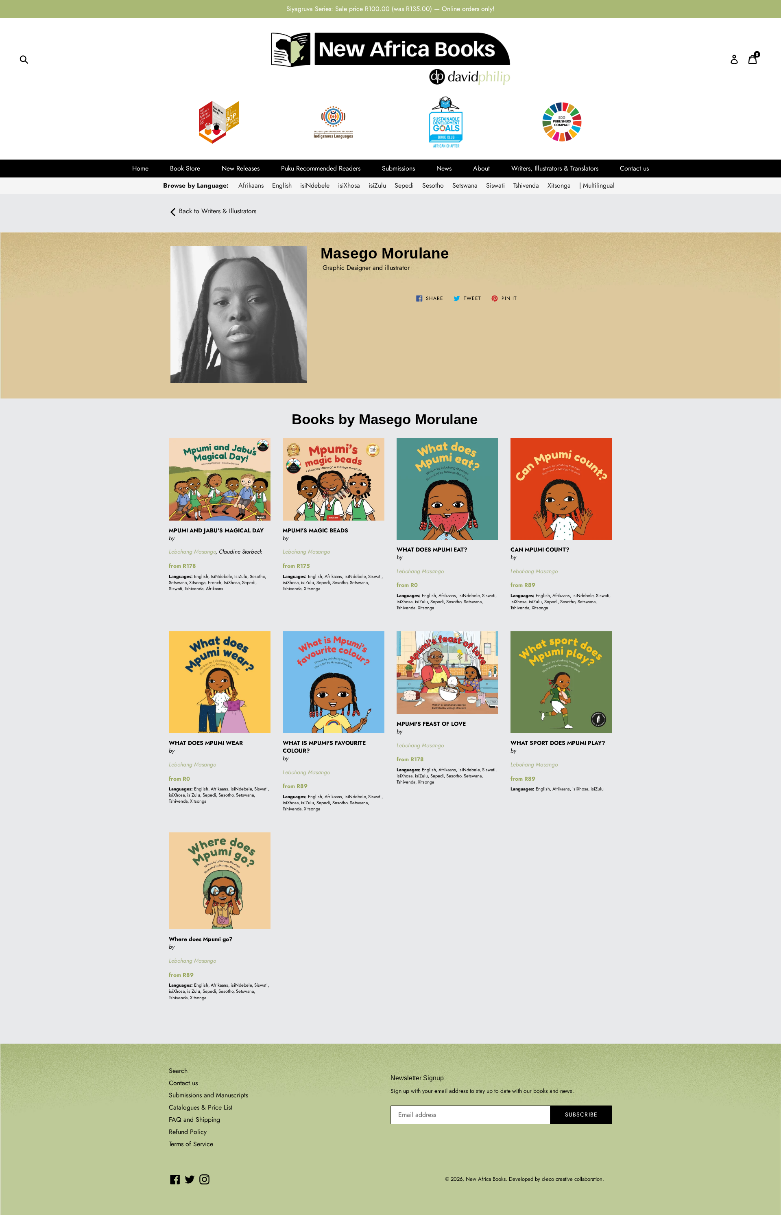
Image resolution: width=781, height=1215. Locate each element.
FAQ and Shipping (194, 1119)
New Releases (241, 168)
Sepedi (404, 185)
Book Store (185, 168)
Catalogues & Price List (200, 1107)
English (282, 185)
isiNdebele (314, 185)
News (444, 168)
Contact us (634, 168)
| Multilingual (597, 185)
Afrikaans (251, 185)
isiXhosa (349, 185)
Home (140, 168)
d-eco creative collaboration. (573, 1179)
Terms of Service (191, 1144)
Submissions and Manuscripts (208, 1095)
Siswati (495, 185)
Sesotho (433, 185)
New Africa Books (486, 1179)
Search (178, 1070)
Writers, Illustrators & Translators (554, 168)
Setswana (465, 185)
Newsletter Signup (417, 1078)
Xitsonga (559, 185)
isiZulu (377, 185)
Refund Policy (188, 1131)
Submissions (398, 168)
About (481, 168)
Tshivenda (526, 185)
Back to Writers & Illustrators (217, 211)
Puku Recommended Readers (320, 168)
